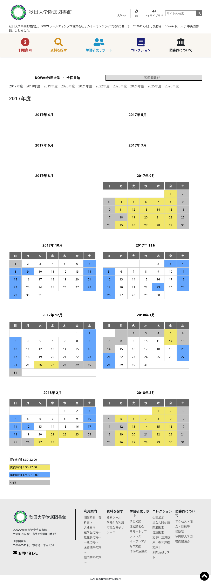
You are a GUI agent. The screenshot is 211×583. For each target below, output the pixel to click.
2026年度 (172, 86)
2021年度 (85, 86)
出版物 (179, 531)
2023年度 (120, 86)
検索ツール (114, 517)
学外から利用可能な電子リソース (115, 527)
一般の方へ (91, 542)
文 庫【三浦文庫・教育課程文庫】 (161, 542)
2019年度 (51, 86)
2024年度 (137, 86)
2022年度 (103, 86)
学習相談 (135, 521)
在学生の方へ (92, 532)
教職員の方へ (92, 537)
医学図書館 (152, 77)
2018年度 (33, 86)
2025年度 (155, 86)
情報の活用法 (138, 551)
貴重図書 (158, 532)
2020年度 (68, 86)
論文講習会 (137, 526)
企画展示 (158, 517)
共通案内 (89, 527)
